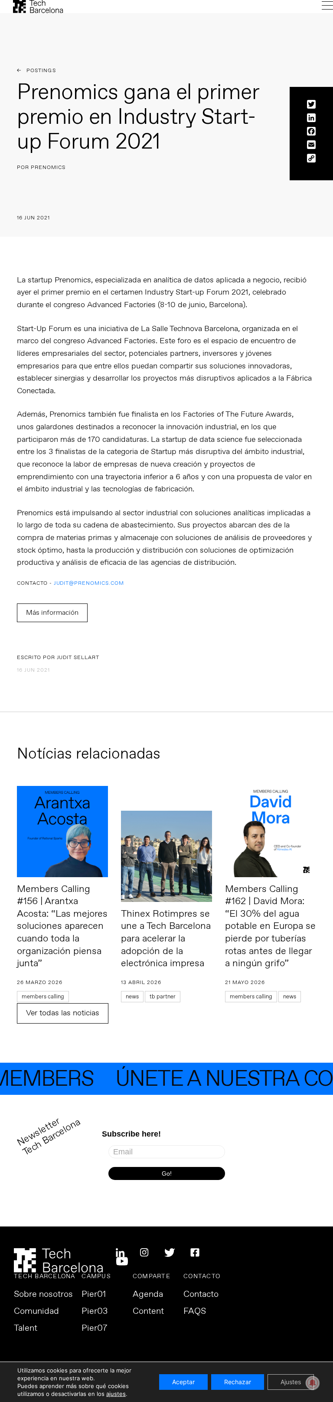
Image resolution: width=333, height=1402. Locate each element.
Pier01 (94, 1294)
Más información (52, 612)
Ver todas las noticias (62, 1013)
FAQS (194, 1311)
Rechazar (237, 1381)
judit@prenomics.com (89, 583)
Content (148, 1311)
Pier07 (94, 1328)
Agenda (148, 1294)
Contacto (201, 1294)
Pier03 (95, 1311)
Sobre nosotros (43, 1294)
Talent (25, 1328)
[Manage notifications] (313, 1383)
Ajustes (291, 1381)
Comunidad (36, 1311)
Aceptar (183, 1381)
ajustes (116, 1393)
